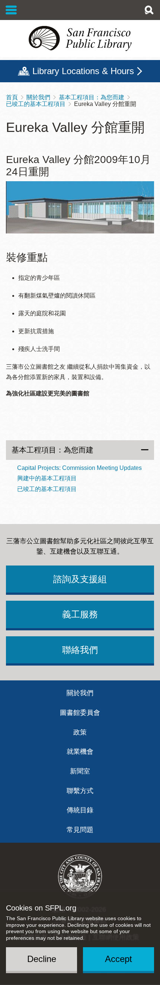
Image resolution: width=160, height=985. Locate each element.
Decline (41, 959)
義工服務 (80, 614)
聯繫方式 (80, 791)
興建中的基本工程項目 (47, 478)
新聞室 (80, 771)
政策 (80, 732)
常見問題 (80, 829)
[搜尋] (149, 10)
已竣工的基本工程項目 (35, 104)
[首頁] (80, 38)
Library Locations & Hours (83, 71)
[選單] (11, 10)
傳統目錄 (80, 810)
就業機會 (80, 751)
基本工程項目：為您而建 (91, 97)
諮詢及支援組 (80, 579)
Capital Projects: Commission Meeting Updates (79, 468)
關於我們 (38, 97)
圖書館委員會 (80, 712)
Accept (118, 959)
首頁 (12, 97)
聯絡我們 (80, 650)
